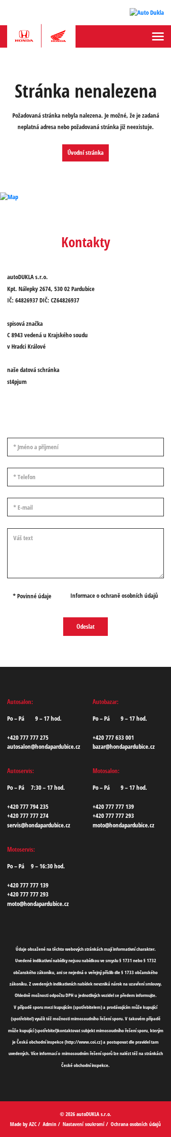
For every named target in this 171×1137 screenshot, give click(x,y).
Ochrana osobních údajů (136, 1123)
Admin (50, 1123)
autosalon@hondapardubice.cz (43, 746)
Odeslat (85, 626)
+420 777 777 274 (27, 815)
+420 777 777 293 (113, 815)
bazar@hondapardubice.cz (124, 746)
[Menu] (158, 36)
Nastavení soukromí (83, 1123)
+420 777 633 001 (113, 737)
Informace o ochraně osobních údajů (114, 596)
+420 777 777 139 (113, 806)
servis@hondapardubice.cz (38, 825)
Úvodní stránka (85, 152)
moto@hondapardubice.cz (123, 825)
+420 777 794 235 (27, 806)
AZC (33, 1123)
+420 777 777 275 (27, 737)
